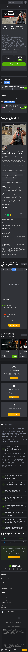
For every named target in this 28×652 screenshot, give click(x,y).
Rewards (3, 599)
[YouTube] (13, 569)
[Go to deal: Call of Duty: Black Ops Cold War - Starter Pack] (14, 87)
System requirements (7, 219)
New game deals (5, 578)
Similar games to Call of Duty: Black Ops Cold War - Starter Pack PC (9, 335)
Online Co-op (18, 182)
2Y (22, 269)
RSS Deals (3, 607)
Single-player (6, 175)
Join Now (14, 378)
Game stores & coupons (7, 588)
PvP (16, 170)
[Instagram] (9, 569)
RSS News (3, 604)
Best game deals (5, 576)
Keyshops (14, 75)
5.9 (10, 214)
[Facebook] (5, 569)
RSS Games (4, 605)
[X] (21, 569)
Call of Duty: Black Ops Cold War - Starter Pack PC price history (9, 264)
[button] (2, 2)
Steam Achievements (8, 180)
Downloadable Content (16, 175)
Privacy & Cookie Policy (6, 650)
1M (7, 269)
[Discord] (17, 569)
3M (11, 269)
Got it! (24, 650)
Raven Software (7, 51)
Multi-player (10, 170)
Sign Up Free (14, 414)
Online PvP (21, 170)
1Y (18, 269)
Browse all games (5, 586)
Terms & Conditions (6, 602)
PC (23, 466)
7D (3, 269)
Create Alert (14, 325)
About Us (3, 595)
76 (8, 214)
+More (14, 167)
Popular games (4, 582)
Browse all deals (5, 580)
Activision (16, 49)
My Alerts (14, 397)
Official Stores (5, 75)
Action (15, 51)
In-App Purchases (18, 436)
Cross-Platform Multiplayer (9, 177)
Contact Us (4, 597)
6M (15, 269)
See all (24, 264)
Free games (4, 584)
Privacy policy (4, 600)
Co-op (11, 436)
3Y (26, 269)
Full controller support (8, 182)
